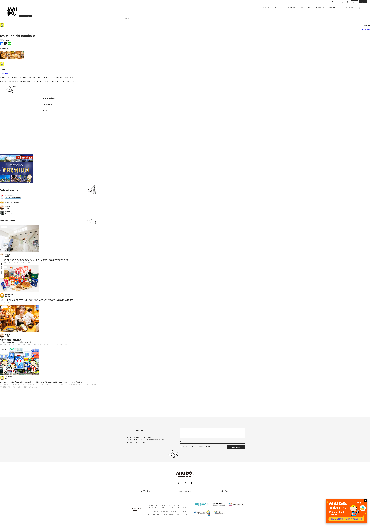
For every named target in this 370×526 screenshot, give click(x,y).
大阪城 (93, 384)
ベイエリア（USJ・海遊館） (57, 384)
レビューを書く (48, 104)
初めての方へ (345, 2)
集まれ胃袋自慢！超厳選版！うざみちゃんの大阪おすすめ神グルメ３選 (15, 341)
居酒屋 (60, 344)
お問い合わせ (225, 491)
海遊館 (36, 387)
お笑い (6, 384)
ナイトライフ (306, 8)
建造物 (31, 387)
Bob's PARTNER (185, 491)
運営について (153, 505)
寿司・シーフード (52, 344)
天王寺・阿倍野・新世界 (15, 387)
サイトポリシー (154, 508)
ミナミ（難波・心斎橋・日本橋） (22, 344)
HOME (127, 18)
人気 (14, 262)
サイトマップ (182, 508)
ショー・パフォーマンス (29, 384)
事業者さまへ (145, 491)
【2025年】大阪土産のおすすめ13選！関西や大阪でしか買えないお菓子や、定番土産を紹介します (36, 300)
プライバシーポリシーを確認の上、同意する (197, 447)
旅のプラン (320, 8)
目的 (65, 344)
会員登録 (163, 505)
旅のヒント (333, 8)
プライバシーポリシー (168, 508)
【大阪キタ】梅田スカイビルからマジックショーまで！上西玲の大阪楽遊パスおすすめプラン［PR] (36, 260)
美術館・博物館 (27, 262)
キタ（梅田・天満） (5, 262)
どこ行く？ (278, 8)
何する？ (266, 8)
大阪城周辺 (3, 387)
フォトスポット (42, 384)
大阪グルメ (292, 8)
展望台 (19, 262)
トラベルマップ (348, 8)
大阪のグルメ (41, 344)
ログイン (354, 2)
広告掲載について (173, 505)
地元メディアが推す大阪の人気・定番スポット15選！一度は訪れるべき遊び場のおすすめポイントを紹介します (41, 382)
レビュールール (48, 110)
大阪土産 (6, 302)
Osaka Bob (366, 29)
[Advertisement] (48, 136)
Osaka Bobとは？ (335, 2)
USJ (1, 384)
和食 (35, 344)
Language (363, 2)
